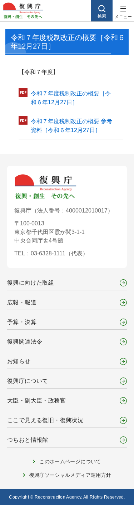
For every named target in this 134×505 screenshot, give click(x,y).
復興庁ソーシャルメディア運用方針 (70, 475)
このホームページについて (70, 461)
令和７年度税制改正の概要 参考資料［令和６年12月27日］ (71, 126)
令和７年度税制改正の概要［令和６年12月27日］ (71, 98)
